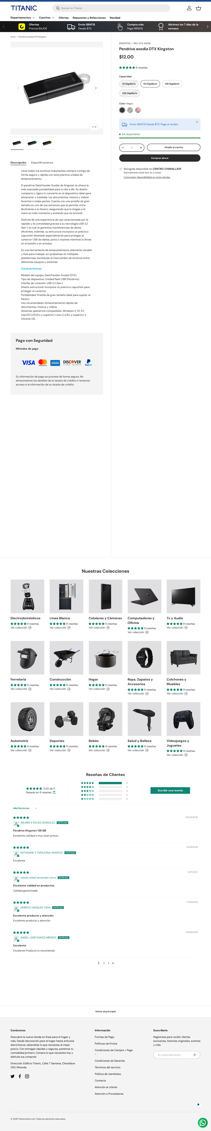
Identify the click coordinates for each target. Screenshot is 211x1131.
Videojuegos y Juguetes (178, 743)
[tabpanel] (57, 247)
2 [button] (104, 963)
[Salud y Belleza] (144, 719)
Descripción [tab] (18, 162)
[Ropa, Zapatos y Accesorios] (144, 658)
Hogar (93, 679)
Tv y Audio (175, 618)
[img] (21, 817)
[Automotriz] (27, 719)
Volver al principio (105, 1011)
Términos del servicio (107, 1067)
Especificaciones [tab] (42, 162)
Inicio (13, 37)
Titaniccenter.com (26, 1119)
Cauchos (45, 17)
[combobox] (111, 8)
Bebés (94, 741)
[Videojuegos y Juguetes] (183, 719)
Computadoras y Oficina (141, 620)
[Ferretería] (27, 658)
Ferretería (18, 679)
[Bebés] (105, 719)
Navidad (115, 17)
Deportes (57, 741)
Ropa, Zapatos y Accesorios (140, 681)
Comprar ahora (159, 158)
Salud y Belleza (139, 741)
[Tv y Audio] (183, 596)
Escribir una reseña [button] (170, 790)
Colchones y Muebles (176, 681)
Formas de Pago (104, 1037)
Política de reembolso (108, 1074)
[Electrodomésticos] (27, 596)
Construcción (60, 679)
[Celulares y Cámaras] (105, 596)
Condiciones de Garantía (110, 1060)
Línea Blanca (60, 618)
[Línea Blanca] (66, 596)
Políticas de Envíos (106, 1043)
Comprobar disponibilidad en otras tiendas (147, 177)
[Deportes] (66, 719)
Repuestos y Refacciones (89, 17)
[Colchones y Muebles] (183, 658)
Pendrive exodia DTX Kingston (32, 37)
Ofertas (64, 17)
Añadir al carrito (174, 147)
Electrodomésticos (25, 618)
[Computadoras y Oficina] (144, 596)
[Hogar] (105, 658)
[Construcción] (66, 658)
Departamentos (21, 17)
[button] (198, 8)
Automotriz (19, 741)
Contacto (100, 1080)
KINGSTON (124, 43)
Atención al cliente (106, 1087)
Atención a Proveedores (109, 1093)
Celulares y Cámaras (105, 618)
